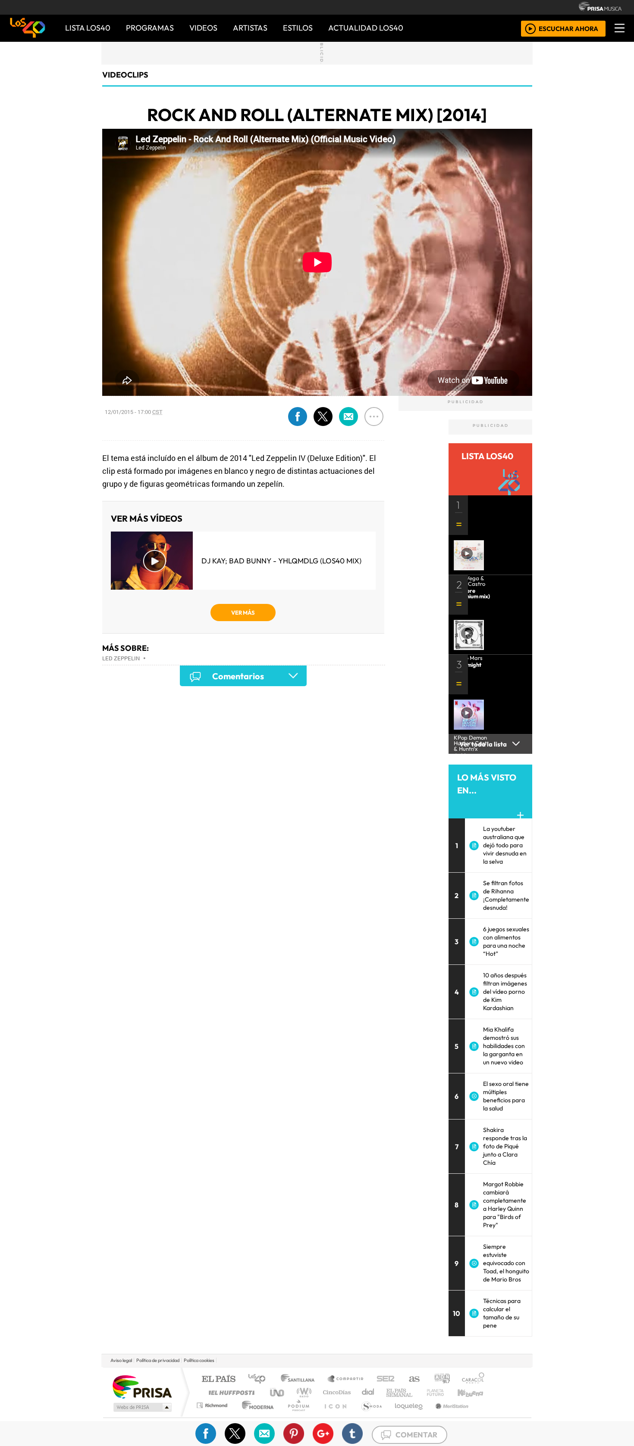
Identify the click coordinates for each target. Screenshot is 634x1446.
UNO (278, 1392)
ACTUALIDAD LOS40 (365, 28)
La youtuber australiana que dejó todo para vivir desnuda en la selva (505, 845)
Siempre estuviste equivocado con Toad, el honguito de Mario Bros (506, 1263)
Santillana (300, 1379)
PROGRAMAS (150, 28)
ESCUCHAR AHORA (568, 28)
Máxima (392, 1392)
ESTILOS (298, 28)
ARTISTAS (250, 28)
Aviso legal (121, 1360)
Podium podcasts (213, 1403)
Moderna (255, 1416)
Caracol (473, 1379)
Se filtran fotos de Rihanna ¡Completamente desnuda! (506, 895)
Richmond (213, 1416)
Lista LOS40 (87, 28)
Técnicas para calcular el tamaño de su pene (502, 1313)
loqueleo (405, 1416)
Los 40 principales (260, 1379)
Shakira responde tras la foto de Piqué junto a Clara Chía (505, 1146)
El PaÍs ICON (334, 1416)
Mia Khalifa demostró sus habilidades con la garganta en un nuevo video (504, 1046)
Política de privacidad (157, 1360)
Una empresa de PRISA (142, 1386)
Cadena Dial (443, 1392)
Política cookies (199, 1360)
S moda (369, 1416)
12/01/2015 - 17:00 (134, 412)
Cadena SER (386, 1379)
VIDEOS (203, 28)
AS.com (413, 1379)
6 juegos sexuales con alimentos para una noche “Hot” (506, 941)
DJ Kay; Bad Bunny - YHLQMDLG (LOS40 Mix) (281, 560)
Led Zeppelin (121, 658)
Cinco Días (335, 1392)
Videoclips (125, 75)
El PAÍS (218, 1379)
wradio (303, 1392)
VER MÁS (243, 612)
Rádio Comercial (486, 1416)
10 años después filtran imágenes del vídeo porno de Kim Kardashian (505, 991)
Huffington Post (230, 1392)
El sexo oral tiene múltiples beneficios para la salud (506, 1096)
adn (441, 1379)
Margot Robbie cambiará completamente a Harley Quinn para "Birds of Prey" (504, 1204)
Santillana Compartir (345, 1379)
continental (368, 1392)
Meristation (447, 1416)
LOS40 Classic (417, 1392)
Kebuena (474, 1392)
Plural (296, 1416)
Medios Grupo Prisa (142, 1407)
